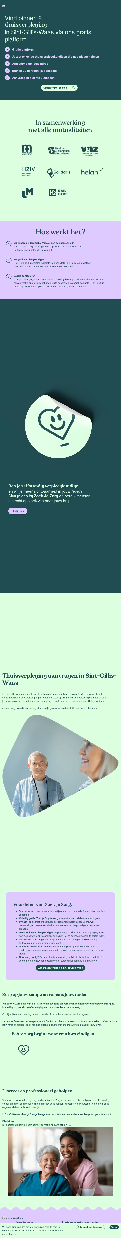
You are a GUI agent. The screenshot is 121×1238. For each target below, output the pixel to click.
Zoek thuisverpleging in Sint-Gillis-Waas (60, 967)
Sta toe (114, 1227)
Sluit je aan (18, 511)
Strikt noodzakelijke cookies (90, 1227)
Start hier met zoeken (55, 87)
